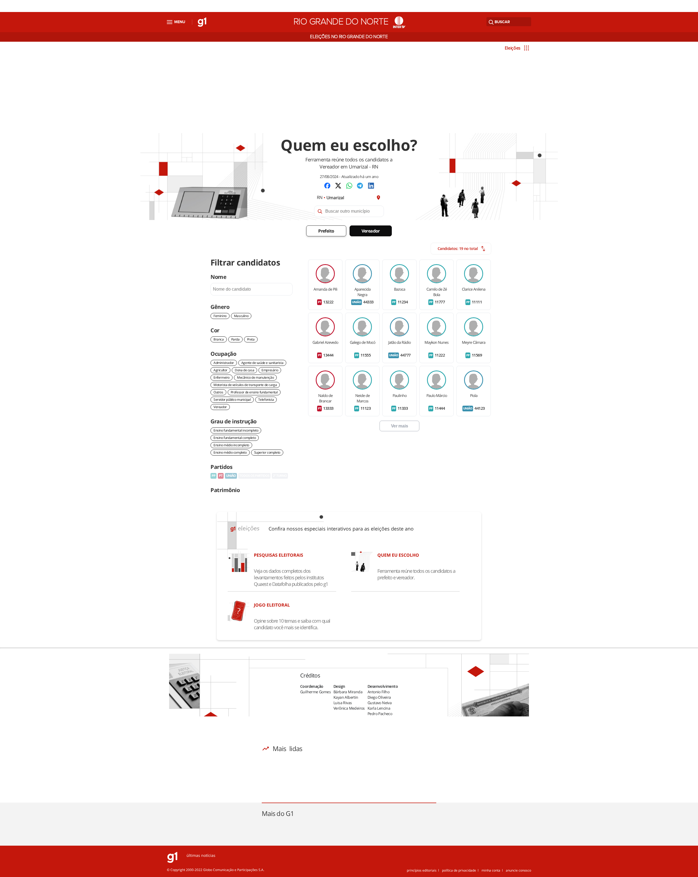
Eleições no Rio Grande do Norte (349, 37)
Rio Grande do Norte (340, 21)
